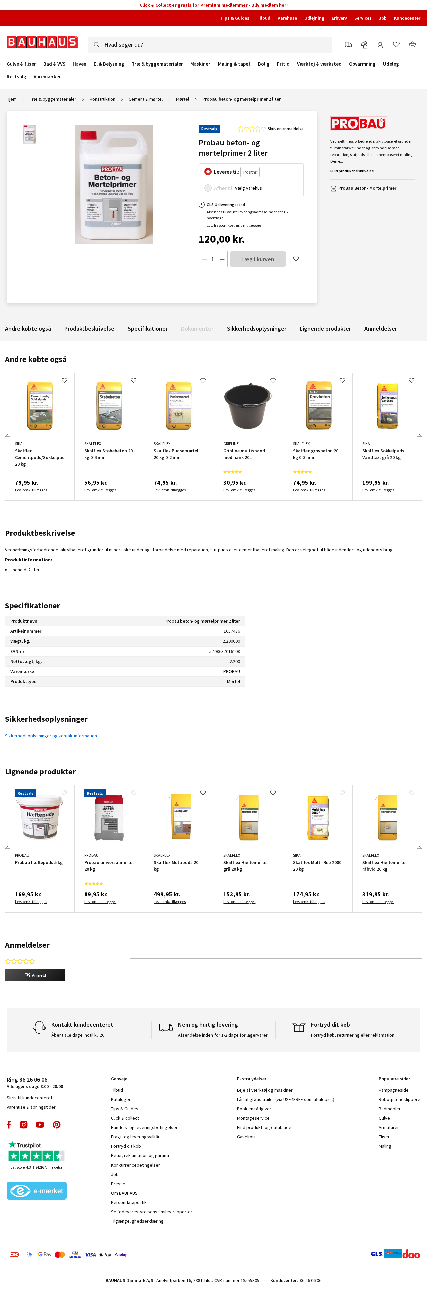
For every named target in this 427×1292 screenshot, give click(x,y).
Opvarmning (362, 64)
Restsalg (16, 77)
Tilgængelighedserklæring (137, 1221)
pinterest (56, 1124)
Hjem (12, 99)
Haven (79, 64)
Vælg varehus (248, 188)
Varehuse (287, 18)
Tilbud (263, 18)
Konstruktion (102, 99)
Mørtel (182, 99)
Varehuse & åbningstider (31, 1107)
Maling (385, 1146)
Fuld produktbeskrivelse (352, 170)
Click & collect (125, 1118)
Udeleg (391, 64)
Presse (118, 1184)
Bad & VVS (54, 64)
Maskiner (200, 64)
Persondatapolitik (129, 1202)
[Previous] (8, 436)
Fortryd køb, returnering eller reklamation (352, 1035)
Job (383, 18)
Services (363, 18)
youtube (40, 1124)
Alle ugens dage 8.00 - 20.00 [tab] (35, 1082)
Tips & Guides (234, 18)
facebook (9, 1124)
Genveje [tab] (119, 1079)
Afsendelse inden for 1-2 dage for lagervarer (223, 1035)
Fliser (384, 1137)
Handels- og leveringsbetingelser (144, 1127)
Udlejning (314, 18)
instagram (23, 1124)
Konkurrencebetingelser (135, 1165)
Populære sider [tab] (394, 1079)
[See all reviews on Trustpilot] (37, 1152)
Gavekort (246, 1137)
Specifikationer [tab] (32, 605)
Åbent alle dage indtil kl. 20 (77, 1035)
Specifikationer (148, 328)
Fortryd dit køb (126, 1146)
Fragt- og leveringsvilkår (135, 1137)
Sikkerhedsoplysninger (256, 328)
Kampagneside (394, 1090)
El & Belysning (109, 64)
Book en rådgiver (254, 1109)
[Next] (419, 436)
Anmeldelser (380, 328)
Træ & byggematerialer (157, 64)
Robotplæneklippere (399, 1099)
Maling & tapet (234, 64)
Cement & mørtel (146, 99)
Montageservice (253, 1118)
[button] (35, 975)
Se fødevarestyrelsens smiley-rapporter (151, 1212)
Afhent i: (224, 188)
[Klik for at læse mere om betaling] (100, 1255)
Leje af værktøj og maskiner (265, 1090)
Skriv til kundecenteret (29, 1098)
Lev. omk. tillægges (31, 489)
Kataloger (121, 1099)
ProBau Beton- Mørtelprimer (367, 188)
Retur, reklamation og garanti (140, 1155)
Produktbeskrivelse (89, 328)
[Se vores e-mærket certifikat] (37, 1191)
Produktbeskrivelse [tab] (40, 533)
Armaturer (389, 1127)
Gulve (384, 1118)
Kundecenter (407, 18)
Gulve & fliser (21, 64)
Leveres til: (226, 171)
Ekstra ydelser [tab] (251, 1079)
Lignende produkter (325, 328)
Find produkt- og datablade (264, 1127)
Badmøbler (390, 1109)
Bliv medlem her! (269, 5)
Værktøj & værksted (319, 64)
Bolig (264, 64)
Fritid (283, 64)
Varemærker (47, 76)
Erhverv (339, 18)
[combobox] (210, 45)
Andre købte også (28, 328)
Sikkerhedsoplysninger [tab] (46, 719)
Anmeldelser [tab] (27, 945)
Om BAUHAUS (124, 1193)
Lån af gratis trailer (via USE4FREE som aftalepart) (285, 1099)
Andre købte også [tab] (36, 359)
